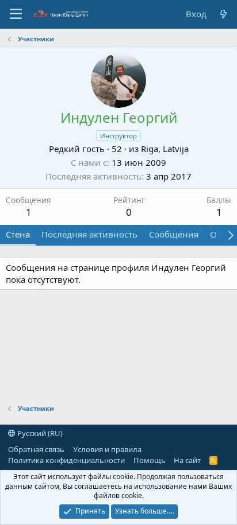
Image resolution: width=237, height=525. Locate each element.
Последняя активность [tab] (89, 234)
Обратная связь (36, 449)
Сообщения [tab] (173, 234)
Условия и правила (107, 449)
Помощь (149, 460)
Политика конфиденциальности (66, 460)
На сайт (187, 460)
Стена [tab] (18, 234)
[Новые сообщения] (223, 14)
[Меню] (15, 14)
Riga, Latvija (165, 148)
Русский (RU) (39, 433)
